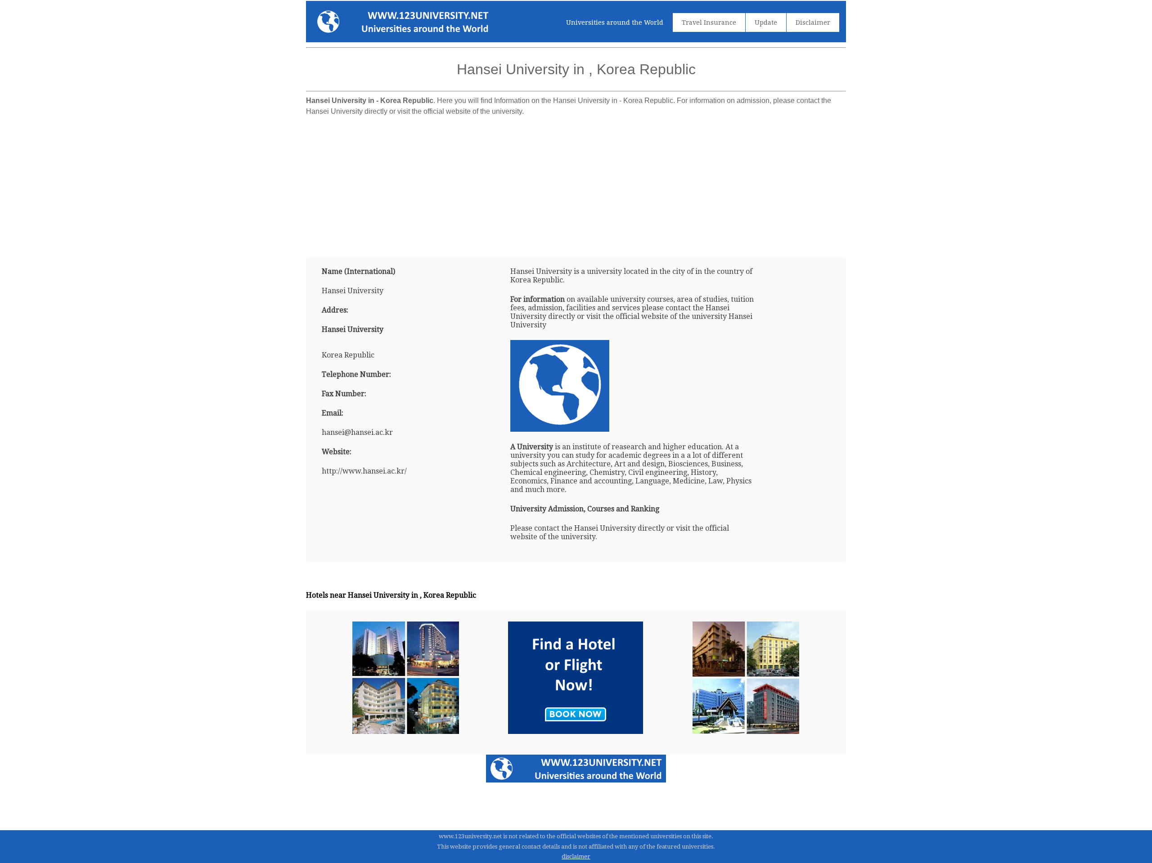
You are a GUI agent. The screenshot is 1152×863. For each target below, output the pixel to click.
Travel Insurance (709, 22)
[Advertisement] (576, 183)
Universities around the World (614, 22)
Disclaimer (813, 22)
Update (766, 22)
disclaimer (576, 856)
